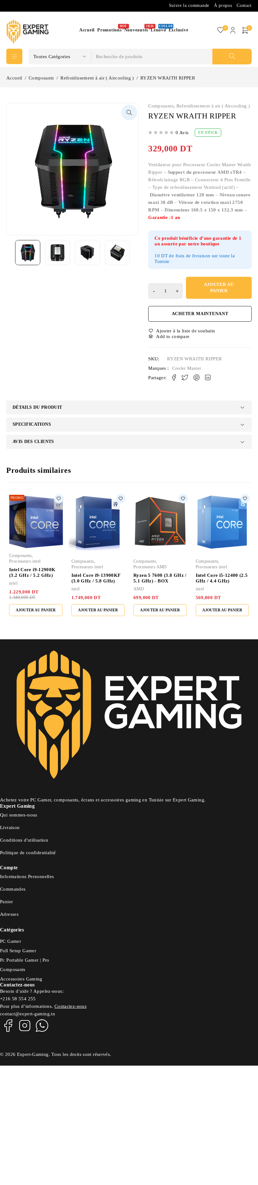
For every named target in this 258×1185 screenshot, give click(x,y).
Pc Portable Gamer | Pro (24, 960)
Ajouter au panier (219, 287)
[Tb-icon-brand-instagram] (25, 1025)
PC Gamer (10, 941)
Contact (244, 5)
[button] (129, 112)
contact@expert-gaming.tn (27, 1013)
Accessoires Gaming (21, 978)
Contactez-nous (70, 1006)
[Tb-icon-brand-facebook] (8, 1025)
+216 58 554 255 (18, 998)
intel (13, 583)
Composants (41, 77)
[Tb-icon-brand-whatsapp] (42, 1025)
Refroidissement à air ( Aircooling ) (97, 77)
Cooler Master (186, 368)
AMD (138, 589)
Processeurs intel (25, 561)
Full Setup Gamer (18, 950)
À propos (223, 5)
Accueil (14, 77)
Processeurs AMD (150, 567)
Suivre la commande (189, 5)
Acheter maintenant (200, 313)
